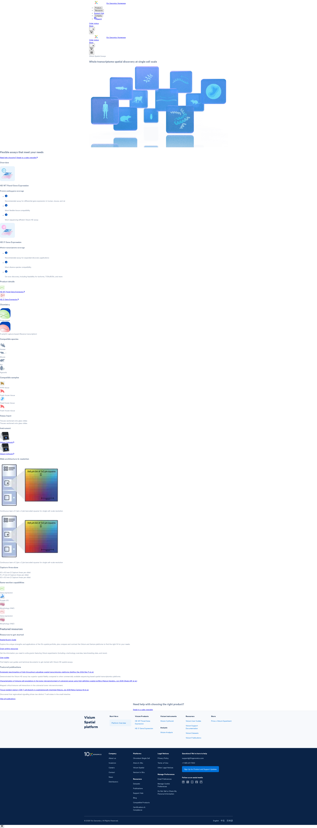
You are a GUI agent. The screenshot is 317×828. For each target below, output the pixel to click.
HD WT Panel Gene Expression (12, 291)
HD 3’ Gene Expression (9, 299)
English (216, 820)
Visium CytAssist (6, 442)
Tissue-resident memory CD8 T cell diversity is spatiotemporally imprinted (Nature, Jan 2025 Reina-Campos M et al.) (44, 689)
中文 (223, 820)
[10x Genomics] (92, 781)
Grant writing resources (9, 648)
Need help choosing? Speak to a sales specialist (18, 157)
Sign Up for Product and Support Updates (200, 769)
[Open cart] (91, 32)
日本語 (230, 820)
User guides (4, 657)
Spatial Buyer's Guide (8, 639)
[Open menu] (91, 53)
